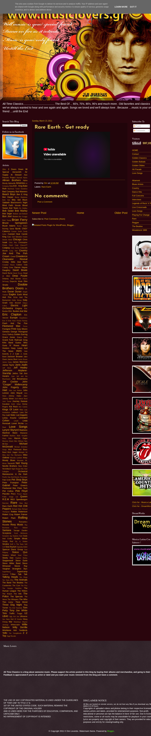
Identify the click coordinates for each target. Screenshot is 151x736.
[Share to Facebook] (73, 183)
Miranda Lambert (16, 458)
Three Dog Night (12, 604)
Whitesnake (15, 625)
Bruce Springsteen (14, 223)
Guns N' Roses (10, 345)
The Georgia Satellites (12, 588)
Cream (5, 256)
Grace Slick (22, 337)
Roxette (5, 525)
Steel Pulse (22, 555)
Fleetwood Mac (11, 326)
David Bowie (20, 270)
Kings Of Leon (10, 409)
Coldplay (6, 248)
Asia (11, 186)
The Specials (16, 596)
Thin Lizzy (7, 602)
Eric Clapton (11, 314)
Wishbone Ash (9, 630)
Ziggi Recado (11, 636)
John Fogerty (10, 387)
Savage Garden (20, 530)
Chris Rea (13, 242)
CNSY (24, 228)
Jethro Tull (17, 373)
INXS (19, 351)
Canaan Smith (16, 231)
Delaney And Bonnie (11, 279)
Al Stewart (16, 175)
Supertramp (22, 571)
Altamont (136, 180)
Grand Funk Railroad (12, 340)
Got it (133, 7)
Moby (25, 458)
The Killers (22, 591)
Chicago (17, 239)
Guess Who (21, 343)
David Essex (17, 273)
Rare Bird (23, 503)
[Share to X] (70, 183)
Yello (4, 633)
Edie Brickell (15, 303)
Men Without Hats (20, 441)
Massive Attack (7, 441)
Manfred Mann (9, 433)
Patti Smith (6, 480)
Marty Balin (7, 438)
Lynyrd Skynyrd (10, 430)
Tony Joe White (18, 610)
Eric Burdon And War (17, 311)
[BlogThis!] (68, 183)
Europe (14, 317)
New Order (22, 466)
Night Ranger (16, 469)
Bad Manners (21, 191)
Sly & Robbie (21, 541)
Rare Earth (46, 187)
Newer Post (39, 212)
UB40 (5, 616)
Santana (6, 530)
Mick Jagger (12, 452)
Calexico (6, 231)
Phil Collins (7, 491)
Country (135, 188)
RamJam (5, 503)
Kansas (24, 401)
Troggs (19, 613)
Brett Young (6, 220)
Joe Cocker (10, 381)
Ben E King (22, 194)
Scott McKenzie (20, 533)
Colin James (15, 248)
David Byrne (7, 273)
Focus (25, 326)
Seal (20, 536)
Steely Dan (7, 558)
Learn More (121, 7)
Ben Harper (7, 197)
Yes (10, 633)
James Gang (7, 362)
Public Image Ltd (10, 497)
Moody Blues (8, 460)
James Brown (22, 359)
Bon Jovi (7, 216)
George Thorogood (19, 332)
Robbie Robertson (19, 512)
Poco (13, 494)
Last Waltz (11, 415)
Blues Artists (137, 184)
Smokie (5, 544)
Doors (19, 288)
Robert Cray (7, 514)
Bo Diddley (23, 208)
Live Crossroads (139, 207)
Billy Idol (16, 200)
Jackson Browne (14, 356)
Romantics (23, 522)
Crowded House (8, 265)
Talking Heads (10, 577)
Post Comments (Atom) (54, 219)
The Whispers (13, 599)
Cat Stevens (17, 237)
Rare (13, 502)
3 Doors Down (15, 169)
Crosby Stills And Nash (14, 262)
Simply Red (7, 541)
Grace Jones (8, 337)
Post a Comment (45, 202)
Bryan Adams (8, 226)
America (20, 183)
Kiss (21, 410)
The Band (6, 583)
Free (13, 328)
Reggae (135, 222)
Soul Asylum (10, 547)
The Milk (18, 594)
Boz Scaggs (23, 216)
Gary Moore (22, 329)
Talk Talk (22, 574)
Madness (23, 430)
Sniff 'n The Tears (17, 544)
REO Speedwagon (18, 499)
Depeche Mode (16, 281)
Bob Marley (21, 210)
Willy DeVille (20, 627)
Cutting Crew (7, 267)
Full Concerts (138, 196)
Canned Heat (14, 234)
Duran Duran (15, 291)
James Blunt (12, 359)
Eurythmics (23, 318)
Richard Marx (16, 509)
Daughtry (6, 270)
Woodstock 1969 (139, 230)
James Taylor (8, 365)
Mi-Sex (5, 444)
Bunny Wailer (22, 226)
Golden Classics (139, 158)
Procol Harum (22, 494)
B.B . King (17, 186)
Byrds (18, 228)
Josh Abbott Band (21, 399)
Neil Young (21, 463)
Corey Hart (13, 251)
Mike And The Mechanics (12, 455)
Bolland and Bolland (20, 214)
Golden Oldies (138, 165)
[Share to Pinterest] (75, 183)
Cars (9, 237)
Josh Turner (6, 401)
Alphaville (11, 183)
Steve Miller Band (11, 563)
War (10, 622)
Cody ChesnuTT (21, 245)
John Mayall (16, 393)
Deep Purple (19, 275)
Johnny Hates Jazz (18, 396)
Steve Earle (21, 560)
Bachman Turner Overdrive (17, 189)
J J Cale (14, 354)
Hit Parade (136, 169)
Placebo (5, 494)
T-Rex (13, 574)
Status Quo (19, 552)
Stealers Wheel (9, 555)
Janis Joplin (21, 364)
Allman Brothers (11, 180)
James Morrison (20, 362)
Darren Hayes (20, 267)
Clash (11, 245)
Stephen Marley (21, 558)
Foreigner (6, 329)
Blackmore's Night (19, 202)
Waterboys (17, 622)
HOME (135, 150)
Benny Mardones (21, 197)
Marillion (12, 436)
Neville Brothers (9, 466)
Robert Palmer (20, 514)
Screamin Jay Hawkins (10, 536)
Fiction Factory (22, 321)
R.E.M (5, 499)
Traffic (12, 613)
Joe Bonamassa (19, 379)
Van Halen (6, 619)
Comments (140, 130)
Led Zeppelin (21, 415)
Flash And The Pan (14, 323)
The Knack (7, 594)
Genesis (6, 332)
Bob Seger (7, 214)
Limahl (16, 421)
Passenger (23, 477)
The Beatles (17, 583)
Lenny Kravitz (9, 418)
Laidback (14, 412)
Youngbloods (17, 633)
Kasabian (6, 404)
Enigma (18, 308)
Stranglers (16, 569)
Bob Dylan (8, 210)
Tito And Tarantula (15, 608)
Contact (135, 154)
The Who (23, 599)
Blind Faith (7, 205)
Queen (23, 496)
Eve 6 (4, 321)
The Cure (16, 585)
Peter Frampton (10, 483)
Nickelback (6, 469)
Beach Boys (8, 194)
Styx (25, 569)
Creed (12, 256)
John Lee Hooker (15, 390)
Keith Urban (16, 404)
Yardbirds (23, 630)
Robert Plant (8, 518)
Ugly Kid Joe (14, 616)
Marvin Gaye (20, 438)
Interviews (136, 199)
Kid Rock (13, 407)
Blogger (110, 731)
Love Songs (18, 426)
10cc (4, 169)
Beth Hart (6, 200)
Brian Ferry (19, 219)
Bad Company (8, 191)
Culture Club (21, 265)
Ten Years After (7, 580)
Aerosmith (16, 172)
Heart (24, 345)
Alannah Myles (22, 178)
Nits (22, 469)
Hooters (5, 348)
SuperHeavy (6, 572)
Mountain (20, 460)
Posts (138, 126)
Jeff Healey (20, 367)
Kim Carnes (23, 407)
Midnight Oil (23, 452)
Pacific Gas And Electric (10, 477)
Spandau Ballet (22, 547)
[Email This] (66, 183)
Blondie (18, 205)
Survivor (5, 574)
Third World (21, 602)
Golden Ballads (138, 162)
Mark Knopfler (22, 436)
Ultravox (23, 616)
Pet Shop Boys (19, 479)
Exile (9, 321)
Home (80, 212)
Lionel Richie (18, 423)
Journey (15, 401)
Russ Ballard (20, 528)
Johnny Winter (8, 399)
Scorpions (6, 533)
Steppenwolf (7, 560)
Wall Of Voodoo (16, 619)
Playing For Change (140, 215)
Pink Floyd (21, 491)
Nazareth (11, 463)
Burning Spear (8, 229)
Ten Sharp (23, 577)
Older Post (121, 212)
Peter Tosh (22, 488)
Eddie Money (17, 300)
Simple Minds (20, 538)
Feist (14, 321)
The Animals (20, 579)
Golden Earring (20, 334)
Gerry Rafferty (8, 334)
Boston (15, 216)
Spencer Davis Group (12, 549)
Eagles (12, 294)
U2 (25, 613)
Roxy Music (16, 524)
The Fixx (24, 585)
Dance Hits (137, 192)
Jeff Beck (6, 368)
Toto (4, 613)
